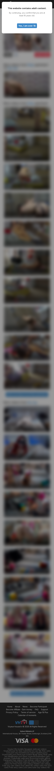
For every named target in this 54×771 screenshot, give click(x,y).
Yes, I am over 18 (27, 25)
